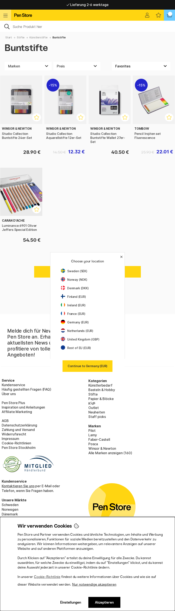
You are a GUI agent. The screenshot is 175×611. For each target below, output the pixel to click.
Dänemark (10, 514)
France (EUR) (76, 314)
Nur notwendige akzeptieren (94, 584)
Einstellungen (70, 602)
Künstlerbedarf (100, 385)
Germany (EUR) (78, 322)
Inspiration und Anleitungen (23, 407)
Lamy (92, 435)
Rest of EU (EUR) (79, 348)
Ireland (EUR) (76, 305)
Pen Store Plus (13, 403)
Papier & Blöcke (101, 399)
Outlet (93, 408)
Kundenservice (13, 385)
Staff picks (97, 417)
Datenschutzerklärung (19, 425)
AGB (5, 421)
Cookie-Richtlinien (16, 443)
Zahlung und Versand (18, 430)
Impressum (10, 438)
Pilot (92, 430)
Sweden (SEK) (77, 271)
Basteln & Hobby (101, 390)
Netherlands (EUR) (80, 331)
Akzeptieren (104, 602)
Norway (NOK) (77, 279)
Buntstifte (59, 37)
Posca (93, 444)
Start (8, 37)
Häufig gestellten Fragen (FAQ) (26, 389)
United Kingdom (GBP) (83, 339)
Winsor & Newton (102, 448)
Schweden (10, 505)
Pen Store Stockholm (19, 447)
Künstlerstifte (38, 37)
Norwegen (10, 509)
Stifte (21, 37)
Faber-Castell (99, 439)
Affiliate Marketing (17, 412)
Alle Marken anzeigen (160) (110, 453)
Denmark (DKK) (78, 288)
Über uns (9, 394)
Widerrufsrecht (14, 434)
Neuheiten (96, 412)
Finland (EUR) (76, 296)
